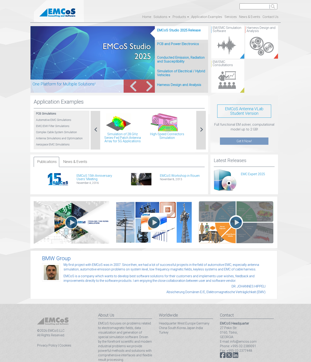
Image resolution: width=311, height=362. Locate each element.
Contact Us (270, 17)
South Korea (177, 328)
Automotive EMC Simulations (53, 120)
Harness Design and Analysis (179, 85)
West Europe (186, 323)
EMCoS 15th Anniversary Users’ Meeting (84, 177)
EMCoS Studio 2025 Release (179, 30)
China (163, 328)
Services (230, 17)
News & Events (249, 17)
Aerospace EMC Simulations (53, 144)
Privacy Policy (47, 345)
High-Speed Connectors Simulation (167, 135)
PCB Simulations (46, 113)
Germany (202, 323)
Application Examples (206, 17)
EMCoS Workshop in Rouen (169, 175)
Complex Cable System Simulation (56, 132)
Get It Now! (244, 141)
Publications (47, 162)
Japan (190, 328)
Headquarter (168, 323)
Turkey (163, 332)
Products (180, 17)
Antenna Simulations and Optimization (59, 138)
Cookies (65, 345)
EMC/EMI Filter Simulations (52, 126)
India (199, 328)
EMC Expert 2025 (253, 174)
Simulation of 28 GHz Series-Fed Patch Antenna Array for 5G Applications (122, 137)
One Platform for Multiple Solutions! (64, 84)
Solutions (160, 17)
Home (146, 17)
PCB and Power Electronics (178, 44)
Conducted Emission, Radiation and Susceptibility (181, 59)
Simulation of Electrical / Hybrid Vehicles (181, 73)
